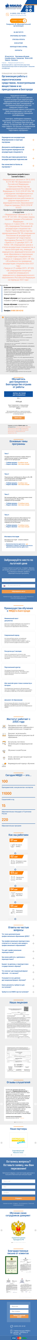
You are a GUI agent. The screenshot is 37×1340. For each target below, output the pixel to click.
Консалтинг (18, 43)
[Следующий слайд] (35, 1104)
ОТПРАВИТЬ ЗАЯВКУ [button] (16, 20)
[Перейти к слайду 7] (20, 1242)
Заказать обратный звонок (19, 1316)
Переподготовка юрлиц (18, 47)
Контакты (18, 50)
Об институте (18, 32)
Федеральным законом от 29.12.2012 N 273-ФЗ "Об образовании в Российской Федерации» (19, 182)
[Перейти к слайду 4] (16, 1242)
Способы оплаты (18, 39)
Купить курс (18, 417)
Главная (4, 63)
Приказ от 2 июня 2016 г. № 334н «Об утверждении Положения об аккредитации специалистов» (19, 226)
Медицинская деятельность (16, 63)
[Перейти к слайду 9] (23, 1242)
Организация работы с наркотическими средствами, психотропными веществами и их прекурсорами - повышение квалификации (18, 66)
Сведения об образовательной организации (18, 25)
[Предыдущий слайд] (1, 1104)
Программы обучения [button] (18, 36)
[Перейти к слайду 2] (13, 1242)
